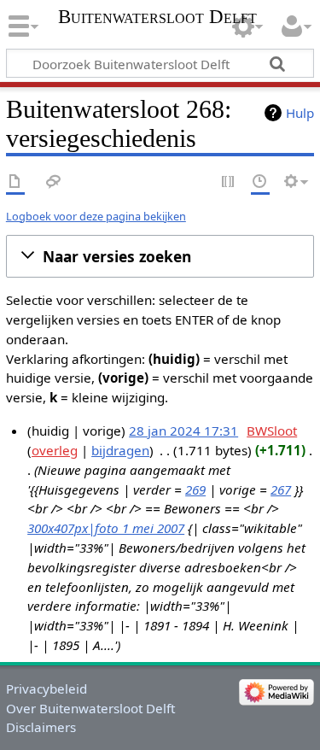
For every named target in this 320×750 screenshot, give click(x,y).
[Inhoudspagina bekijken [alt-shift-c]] (15, 182)
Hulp (300, 112)
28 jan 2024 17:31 (183, 430)
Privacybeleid (46, 688)
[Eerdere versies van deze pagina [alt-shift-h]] (260, 182)
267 (281, 489)
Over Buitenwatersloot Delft (90, 708)
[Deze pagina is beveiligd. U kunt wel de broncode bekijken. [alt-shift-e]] (228, 182)
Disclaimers (41, 726)
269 (195, 489)
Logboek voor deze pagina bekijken (96, 216)
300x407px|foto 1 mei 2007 (105, 527)
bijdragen (120, 450)
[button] (160, 256)
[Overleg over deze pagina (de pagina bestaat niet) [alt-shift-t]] (53, 182)
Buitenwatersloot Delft (157, 17)
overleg (55, 450)
